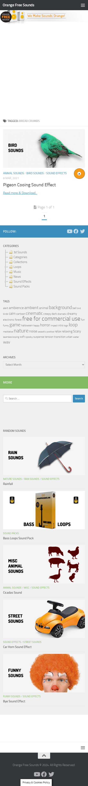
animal (43, 308)
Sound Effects (56, 173)
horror (45, 325)
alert (5, 308)
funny (6, 325)
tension (49, 336)
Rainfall (8, 484)
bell (74, 308)
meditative (8, 331)
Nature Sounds (12, 479)
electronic (8, 319)
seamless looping (11, 337)
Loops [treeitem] (17, 267)
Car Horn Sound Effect (17, 647)
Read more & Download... (20, 193)
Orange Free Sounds (18, 5)
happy (36, 325)
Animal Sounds (13, 173)
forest (18, 319)
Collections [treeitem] (20, 262)
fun (83, 319)
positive (50, 331)
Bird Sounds (35, 173)
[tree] (44, 269)
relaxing (67, 331)
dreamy (72, 314)
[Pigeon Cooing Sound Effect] (44, 148)
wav (6, 342)
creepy (47, 313)
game (14, 325)
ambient (31, 307)
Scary (77, 331)
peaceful (42, 331)
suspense (38, 336)
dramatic (62, 313)
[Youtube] (69, 231)
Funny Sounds (11, 696)
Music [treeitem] (17, 272)
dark (54, 313)
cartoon (20, 314)
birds (5, 313)
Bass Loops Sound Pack (18, 538)
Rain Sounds (31, 479)
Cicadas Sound (12, 592)
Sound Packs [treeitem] (22, 286)
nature (21, 330)
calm (12, 314)
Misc (26, 587)
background (60, 307)
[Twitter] (82, 231)
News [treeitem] (17, 276)
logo (66, 325)
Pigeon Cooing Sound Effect (29, 184)
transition (59, 337)
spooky (29, 336)
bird (79, 308)
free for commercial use (51, 318)
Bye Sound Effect (14, 701)
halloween (27, 325)
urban (69, 336)
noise (33, 331)
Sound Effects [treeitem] (22, 281)
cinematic (34, 313)
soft (22, 337)
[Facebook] (75, 231)
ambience (16, 308)
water (76, 336)
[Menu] (83, 5)
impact (54, 325)
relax (58, 331)
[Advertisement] (44, 70)
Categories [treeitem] (20, 257)
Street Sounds (32, 642)
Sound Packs (11, 533)
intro (60, 325)
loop (73, 325)
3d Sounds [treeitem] (20, 252)
